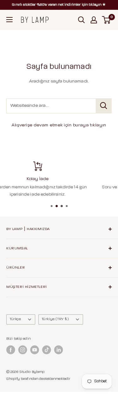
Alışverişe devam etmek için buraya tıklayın (59, 125)
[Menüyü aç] (9, 19)
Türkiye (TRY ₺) (55, 319)
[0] (106, 20)
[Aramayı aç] (81, 19)
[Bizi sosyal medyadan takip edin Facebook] (10, 349)
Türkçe (15, 319)
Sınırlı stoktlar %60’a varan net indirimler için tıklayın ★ (59, 5)
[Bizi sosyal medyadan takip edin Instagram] (22, 349)
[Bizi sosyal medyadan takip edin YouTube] (34, 349)
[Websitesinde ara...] (104, 105)
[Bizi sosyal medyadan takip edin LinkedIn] (58, 349)
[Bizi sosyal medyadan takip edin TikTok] (46, 349)
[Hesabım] (94, 19)
